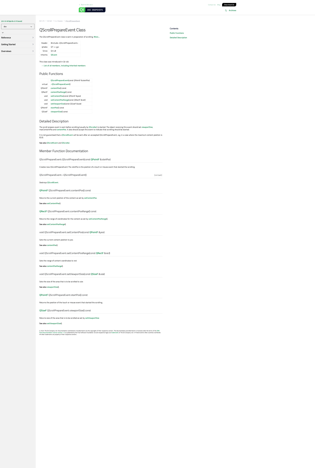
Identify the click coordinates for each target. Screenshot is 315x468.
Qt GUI (49, 21)
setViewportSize (58, 103)
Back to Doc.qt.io (87, 4)
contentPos (55, 88)
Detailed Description (178, 37)
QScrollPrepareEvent (59, 80)
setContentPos (57, 95)
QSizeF (94, 274)
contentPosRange (58, 92)
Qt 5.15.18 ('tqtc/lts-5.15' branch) (11, 21)
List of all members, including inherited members (65, 65)
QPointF (95, 159)
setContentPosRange (60, 99)
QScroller (93, 127)
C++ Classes (59, 21)
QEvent (54, 54)
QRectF (43, 211)
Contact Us (212, 4)
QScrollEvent (67, 134)
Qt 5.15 (41, 21)
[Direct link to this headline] (64, 74)
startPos (54, 107)
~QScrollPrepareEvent (60, 84)
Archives (232, 10)
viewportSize (56, 111)
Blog (218, 4)
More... (97, 36)
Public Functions (177, 32)
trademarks (114, 332)
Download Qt (229, 4)
